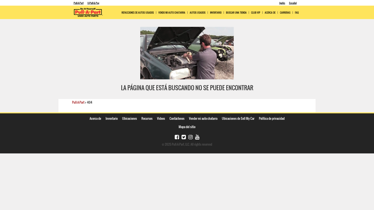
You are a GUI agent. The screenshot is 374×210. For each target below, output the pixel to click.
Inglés (282, 3)
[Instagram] (190, 136)
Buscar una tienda (236, 12)
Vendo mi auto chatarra (171, 12)
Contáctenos (176, 118)
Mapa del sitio (187, 126)
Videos (161, 118)
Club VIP (255, 12)
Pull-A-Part (79, 3)
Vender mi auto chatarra (203, 118)
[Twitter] (184, 136)
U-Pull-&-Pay (93, 3)
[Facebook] (177, 136)
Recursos (147, 118)
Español (293, 3)
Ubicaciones (129, 118)
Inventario (215, 12)
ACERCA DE (270, 12)
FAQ (297, 12)
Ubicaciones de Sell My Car (238, 118)
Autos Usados (198, 12)
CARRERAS (285, 12)
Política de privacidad (272, 118)
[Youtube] (197, 136)
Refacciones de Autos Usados (138, 12)
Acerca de (95, 118)
